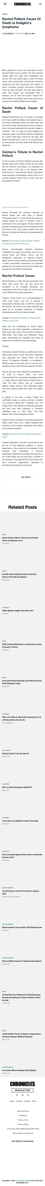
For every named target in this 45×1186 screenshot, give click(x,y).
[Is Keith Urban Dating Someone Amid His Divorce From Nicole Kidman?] (22, 558)
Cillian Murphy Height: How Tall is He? (18, 610)
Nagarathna (6, 543)
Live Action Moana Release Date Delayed (19, 1070)
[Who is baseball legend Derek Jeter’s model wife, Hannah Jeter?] (22, 838)
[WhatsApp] (35, 38)
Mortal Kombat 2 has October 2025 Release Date (22, 927)
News (5, 14)
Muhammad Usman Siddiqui (11, 897)
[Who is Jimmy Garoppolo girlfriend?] (22, 771)
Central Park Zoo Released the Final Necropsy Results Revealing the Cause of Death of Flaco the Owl (21, 997)
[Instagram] (22, 1095)
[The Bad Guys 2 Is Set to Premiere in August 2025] (22, 875)
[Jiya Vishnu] (12, 483)
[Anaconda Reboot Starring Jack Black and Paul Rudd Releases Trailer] (22, 664)
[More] (40, 38)
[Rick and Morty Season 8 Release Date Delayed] (22, 945)
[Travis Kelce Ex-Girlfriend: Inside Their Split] (22, 804)
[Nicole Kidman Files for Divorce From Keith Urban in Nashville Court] (22, 521)
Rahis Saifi (5, 650)
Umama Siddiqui (7, 723)
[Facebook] (20, 38)
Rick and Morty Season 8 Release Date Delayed (21, 961)
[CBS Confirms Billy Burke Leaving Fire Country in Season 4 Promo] (22, 628)
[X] (25, 38)
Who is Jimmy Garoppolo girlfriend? (17, 787)
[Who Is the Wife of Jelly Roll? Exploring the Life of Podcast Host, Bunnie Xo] (22, 701)
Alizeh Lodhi (6, 964)
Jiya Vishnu (9, 33)
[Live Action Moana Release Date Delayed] (22, 1054)
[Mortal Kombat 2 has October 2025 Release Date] (22, 911)
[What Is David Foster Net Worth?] (22, 737)
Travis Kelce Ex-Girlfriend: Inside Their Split (20, 821)
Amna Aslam (6, 756)
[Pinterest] (30, 38)
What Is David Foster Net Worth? (15, 753)
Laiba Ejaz (5, 613)
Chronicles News (23, 1180)
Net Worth (6, 750)
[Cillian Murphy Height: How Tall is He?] (22, 594)
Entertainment (7, 888)
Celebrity (6, 607)
